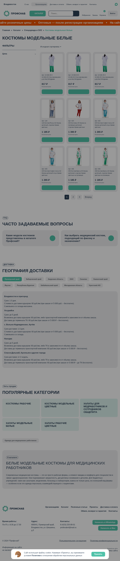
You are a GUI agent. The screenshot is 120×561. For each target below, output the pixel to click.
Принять (98, 554)
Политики (36, 556)
